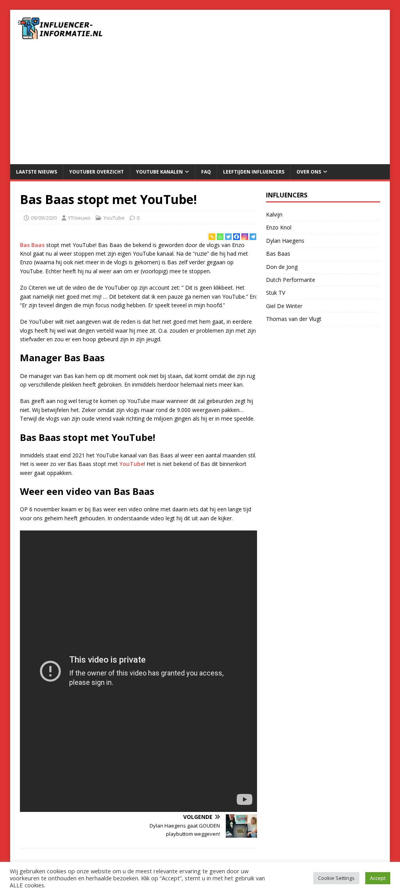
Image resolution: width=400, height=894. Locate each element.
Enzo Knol (278, 227)
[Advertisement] (200, 105)
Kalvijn (274, 214)
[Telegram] (253, 236)
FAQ (206, 171)
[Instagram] (244, 236)
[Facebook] (236, 236)
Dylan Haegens (285, 240)
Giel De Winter (284, 306)
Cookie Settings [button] (336, 877)
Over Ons (308, 171)
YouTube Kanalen (159, 171)
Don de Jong (282, 267)
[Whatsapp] (220, 236)
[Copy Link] (212, 236)
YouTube (114, 217)
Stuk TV (275, 292)
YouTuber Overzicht (96, 171)
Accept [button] (378, 877)
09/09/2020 (44, 217)
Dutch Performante (290, 279)
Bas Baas (32, 245)
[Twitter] (228, 236)
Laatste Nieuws (36, 171)
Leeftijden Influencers (253, 171)
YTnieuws (79, 217)
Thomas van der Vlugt (293, 318)
